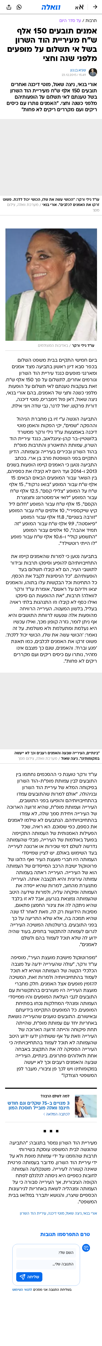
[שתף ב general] (9, 7)
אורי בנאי (90, 1213)
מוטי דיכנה (56, 1213)
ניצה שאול (74, 1213)
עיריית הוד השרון (33, 1213)
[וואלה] (51, 7)
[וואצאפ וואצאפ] (19, 7)
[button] (79, 7)
